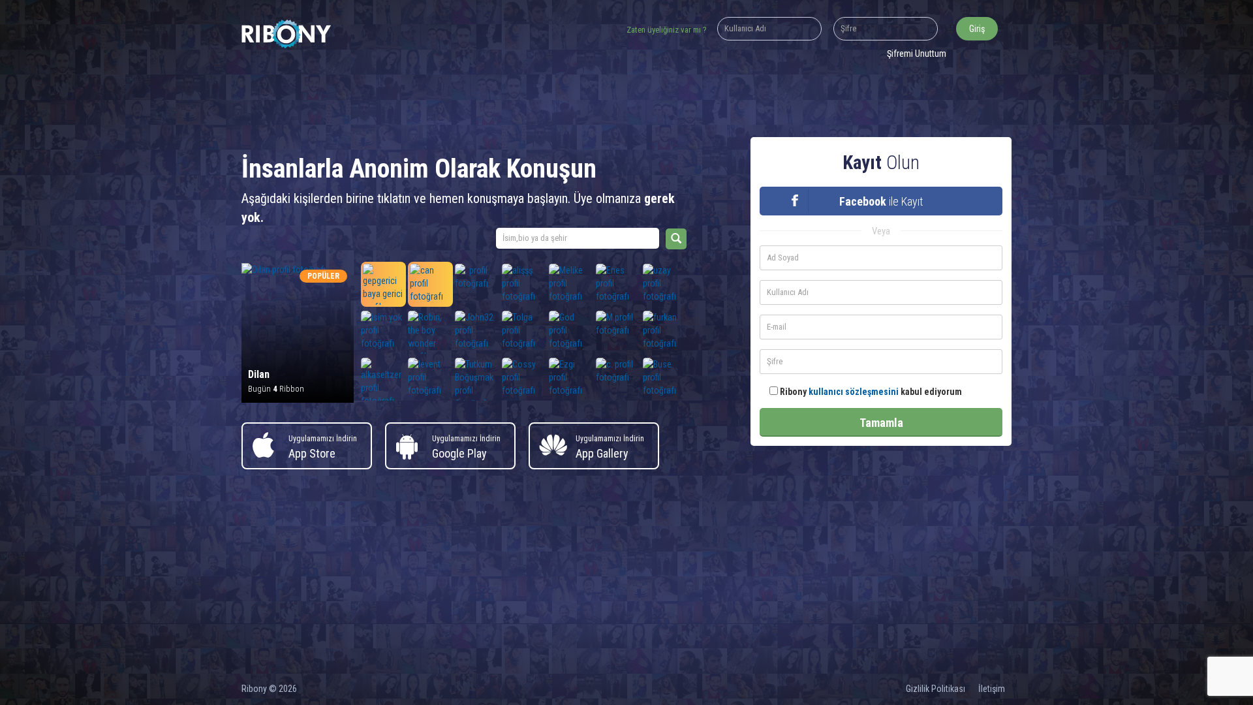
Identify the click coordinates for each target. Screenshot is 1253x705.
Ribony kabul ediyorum (870, 391)
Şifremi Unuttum (916, 53)
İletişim (991, 688)
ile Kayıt (881, 201)
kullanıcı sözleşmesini (854, 391)
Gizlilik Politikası (935, 688)
